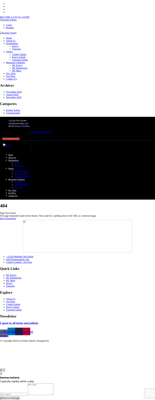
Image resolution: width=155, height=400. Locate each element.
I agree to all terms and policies (19, 323)
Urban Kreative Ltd (59, 340)
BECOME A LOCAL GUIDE (15, 17)
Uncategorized (13, 113)
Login (9, 25)
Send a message (11, 398)
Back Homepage (8, 218)
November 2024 (14, 92)
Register (10, 27)
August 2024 (12, 94)
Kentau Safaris (13, 110)
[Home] (7, 145)
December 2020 (13, 97)
